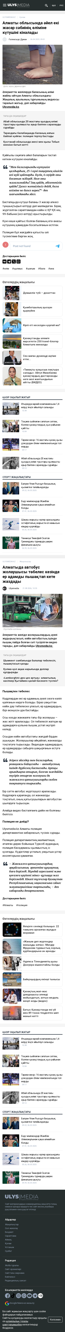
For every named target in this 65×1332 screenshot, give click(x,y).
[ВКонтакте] (4, 261)
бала (42, 268)
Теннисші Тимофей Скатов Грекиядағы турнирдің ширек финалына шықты (36, 541)
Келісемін (55, 1319)
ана (52, 268)
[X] (14, 261)
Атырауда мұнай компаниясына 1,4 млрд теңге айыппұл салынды (40, 406)
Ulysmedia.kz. (44, 646)
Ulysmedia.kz (10, 106)
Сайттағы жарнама (14, 1273)
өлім (6, 268)
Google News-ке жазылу (22, 1303)
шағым (31, 268)
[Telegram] (9, 261)
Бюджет (9, 1232)
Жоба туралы (12, 1265)
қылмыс (18, 268)
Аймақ (8, 1239)
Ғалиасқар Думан (18, 39)
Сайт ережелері (13, 1269)
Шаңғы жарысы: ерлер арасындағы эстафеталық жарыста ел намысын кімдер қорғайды (40, 523)
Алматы (8, 905)
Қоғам (8, 1243)
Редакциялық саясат (15, 1280)
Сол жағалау (11, 1228)
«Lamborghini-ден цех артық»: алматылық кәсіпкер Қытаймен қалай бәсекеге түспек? (30, 679)
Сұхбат (8, 1251)
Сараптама (10, 1236)
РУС (61, 5)
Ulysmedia (14, 588)
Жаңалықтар (12, 1224)
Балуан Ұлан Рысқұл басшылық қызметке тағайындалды (38, 485)
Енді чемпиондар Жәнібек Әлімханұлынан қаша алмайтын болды (38, 504)
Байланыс (10, 1277)
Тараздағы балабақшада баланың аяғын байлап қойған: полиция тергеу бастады (28, 135)
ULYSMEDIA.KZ (9, 17)
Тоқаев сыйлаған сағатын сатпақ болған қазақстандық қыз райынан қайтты (40, 425)
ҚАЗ (54, 5)
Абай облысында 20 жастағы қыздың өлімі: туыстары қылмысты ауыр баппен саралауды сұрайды (32, 124)
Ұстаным (9, 1247)
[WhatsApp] (18, 261)
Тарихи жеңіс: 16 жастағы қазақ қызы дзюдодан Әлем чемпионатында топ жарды (41, 443)
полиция (22, 905)
